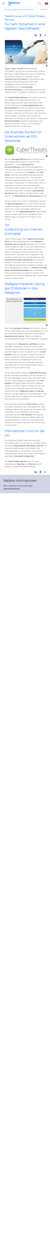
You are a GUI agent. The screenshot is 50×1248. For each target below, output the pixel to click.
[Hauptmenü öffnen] (3, 3)
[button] (36, 35)
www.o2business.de (11, 488)
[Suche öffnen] (39, 3)
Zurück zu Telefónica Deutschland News (19, 9)
